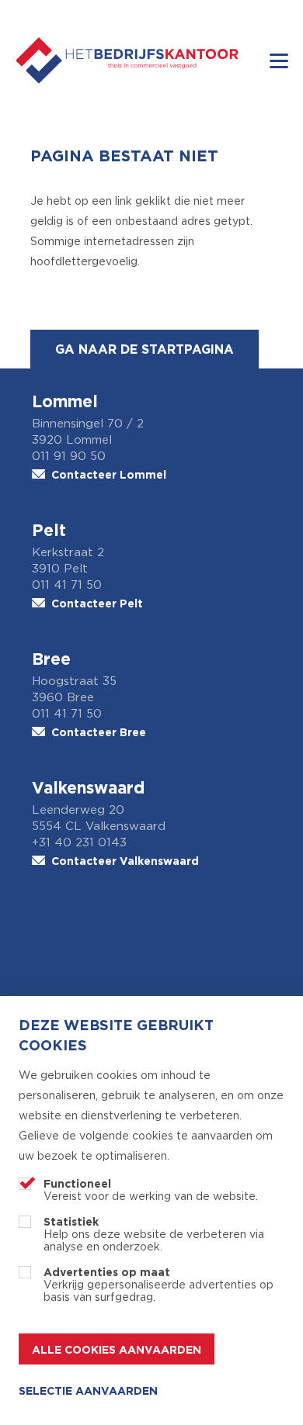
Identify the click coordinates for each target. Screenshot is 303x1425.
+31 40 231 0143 (79, 843)
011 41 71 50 (67, 585)
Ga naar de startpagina (144, 349)
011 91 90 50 (69, 456)
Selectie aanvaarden (88, 1390)
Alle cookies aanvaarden (116, 1349)
